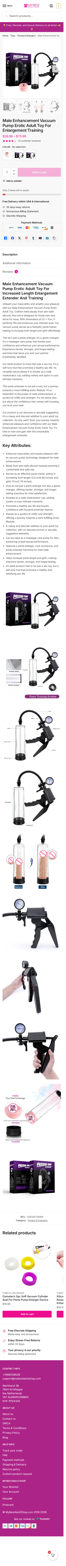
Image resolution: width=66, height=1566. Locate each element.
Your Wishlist (10, 1487)
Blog (5, 1437)
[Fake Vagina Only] (8, 155)
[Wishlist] (46, 1245)
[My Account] (51, 6)
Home (5, 35)
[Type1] (19, 155)
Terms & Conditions (14, 1428)
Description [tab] (10, 254)
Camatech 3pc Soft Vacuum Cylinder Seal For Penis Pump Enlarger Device (25, 1298)
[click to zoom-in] (32, 68)
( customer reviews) (29, 140)
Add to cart (39, 172)
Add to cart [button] (27, 1314)
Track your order (13, 1450)
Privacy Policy (11, 1432)
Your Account (11, 1491)
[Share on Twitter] (19, 238)
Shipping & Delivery (14, 1464)
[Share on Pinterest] (26, 238)
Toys (12, 35)
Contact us (9, 1418)
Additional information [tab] (17, 263)
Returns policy (11, 1469)
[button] (14, 170)
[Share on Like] (6, 238)
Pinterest (8, 1504)
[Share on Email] (40, 238)
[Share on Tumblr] (33, 238)
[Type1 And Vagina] (31, 155)
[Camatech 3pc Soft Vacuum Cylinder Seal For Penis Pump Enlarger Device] (27, 1265)
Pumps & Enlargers (26, 35)
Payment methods (13, 1460)
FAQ (5, 1455)
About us (8, 1414)
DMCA (6, 1423)
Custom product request (17, 1473)
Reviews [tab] (10, 271)
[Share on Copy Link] (54, 238)
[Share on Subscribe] (47, 238)
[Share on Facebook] (12, 238)
